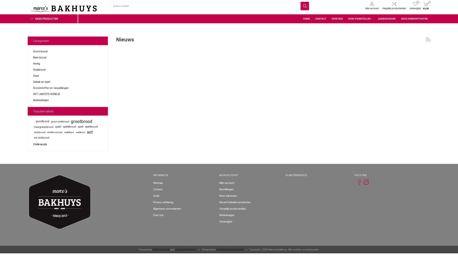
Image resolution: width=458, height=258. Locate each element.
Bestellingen (226, 189)
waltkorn (80, 132)
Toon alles (40, 144)
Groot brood (40, 51)
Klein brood (39, 57)
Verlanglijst (225, 221)
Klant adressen (228, 195)
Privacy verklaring (163, 202)
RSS (428, 39)
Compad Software (185, 249)
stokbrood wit (54, 132)
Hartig (36, 63)
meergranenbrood (43, 126)
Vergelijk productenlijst (394, 8)
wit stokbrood (41, 137)
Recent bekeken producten (235, 202)
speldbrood (69, 126)
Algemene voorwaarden (167, 208)
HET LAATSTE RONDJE (46, 94)
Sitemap (158, 183)
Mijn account (372, 8)
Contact (158, 189)
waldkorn (69, 132)
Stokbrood (39, 69)
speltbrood (91, 126)
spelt (80, 126)
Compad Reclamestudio (229, 249)
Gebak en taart (41, 81)
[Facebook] (358, 182)
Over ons (158, 215)
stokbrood (39, 132)
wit (90, 132)
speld (58, 126)
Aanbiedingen (41, 100)
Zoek (156, 195)
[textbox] (204, 6)
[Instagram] (364, 182)
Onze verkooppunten (414, 18)
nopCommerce (161, 249)
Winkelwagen (227, 215)
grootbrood (42, 121)
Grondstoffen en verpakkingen (51, 88)
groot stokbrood (60, 121)
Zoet (36, 75)
